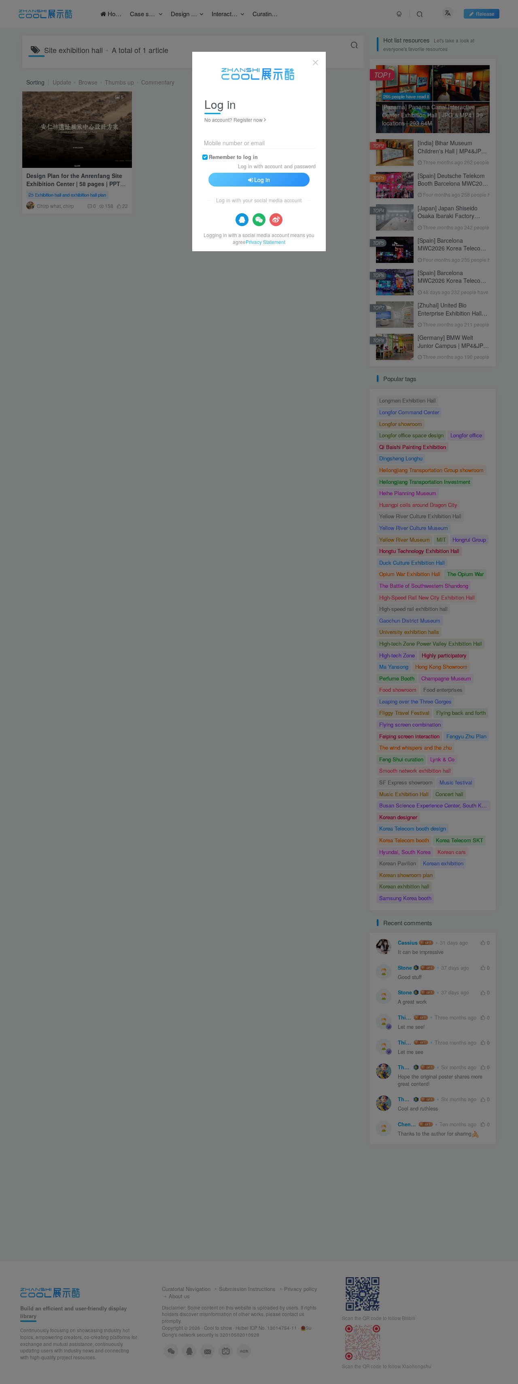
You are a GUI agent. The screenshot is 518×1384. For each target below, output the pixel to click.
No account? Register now (233, 119)
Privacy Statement (265, 241)
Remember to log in (233, 157)
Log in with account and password (277, 166)
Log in (262, 180)
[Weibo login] (276, 219)
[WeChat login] (259, 219)
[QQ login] (242, 219)
